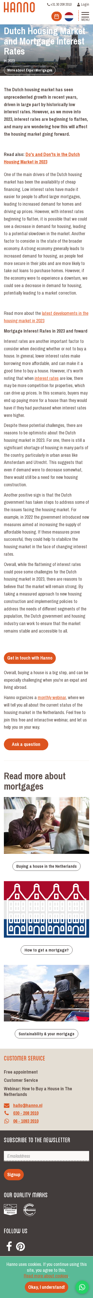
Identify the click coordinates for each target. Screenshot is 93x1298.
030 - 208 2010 (25, 1113)
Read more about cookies (46, 1276)
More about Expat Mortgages (29, 70)
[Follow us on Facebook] (9, 1245)
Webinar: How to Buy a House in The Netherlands (38, 1091)
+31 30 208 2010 (61, 4)
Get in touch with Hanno (29, 658)
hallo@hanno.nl (27, 1105)
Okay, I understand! (46, 1287)
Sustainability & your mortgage (46, 1034)
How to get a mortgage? (47, 950)
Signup (13, 1174)
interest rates (47, 378)
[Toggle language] (69, 16)
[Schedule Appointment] (56, 16)
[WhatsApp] (82, 1287)
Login (84, 4)
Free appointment (21, 1072)
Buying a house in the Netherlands (46, 866)
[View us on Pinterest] (20, 1245)
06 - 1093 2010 (25, 1121)
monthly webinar (52, 697)
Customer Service (21, 1080)
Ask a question (26, 744)
